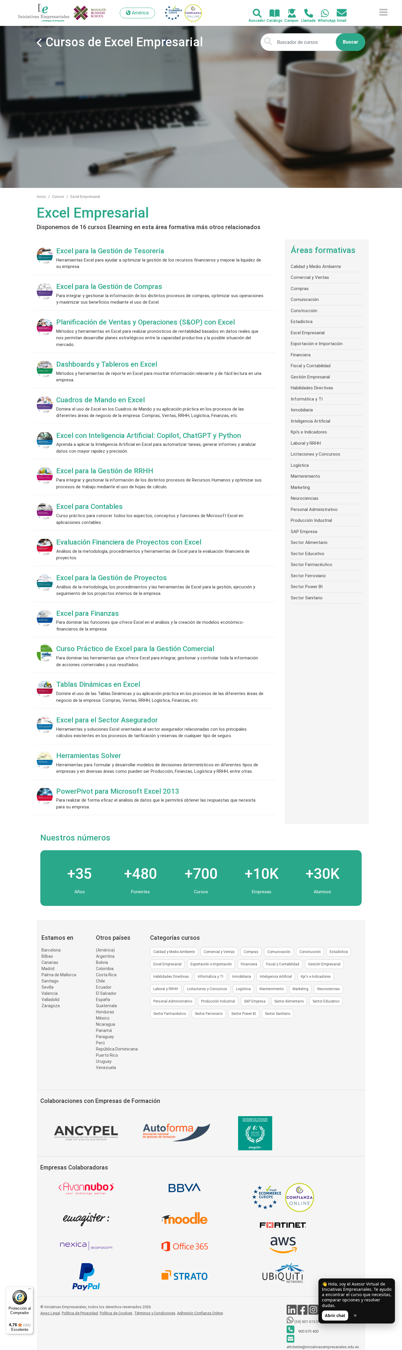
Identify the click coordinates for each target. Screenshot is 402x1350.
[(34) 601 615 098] (321, 14)
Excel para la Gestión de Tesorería (110, 251)
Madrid (47, 968)
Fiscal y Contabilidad (310, 365)
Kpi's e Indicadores (309, 432)
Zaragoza (50, 1005)
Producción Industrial (311, 520)
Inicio (41, 196)
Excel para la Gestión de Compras (109, 286)
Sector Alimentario (309, 542)
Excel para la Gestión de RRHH (104, 471)
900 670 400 (307, 1331)
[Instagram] (313, 1313)
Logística (300, 465)
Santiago (50, 981)
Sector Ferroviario (308, 575)
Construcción (304, 310)
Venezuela (106, 1067)
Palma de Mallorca (58, 974)
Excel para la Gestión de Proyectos (111, 578)
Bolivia (102, 962)
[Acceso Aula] (288, 14)
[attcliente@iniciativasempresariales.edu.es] (338, 13)
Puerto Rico (107, 1055)
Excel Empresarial (85, 196)
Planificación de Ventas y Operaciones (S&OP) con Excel (145, 322)
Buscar (350, 42)
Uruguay (104, 1061)
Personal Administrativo (314, 509)
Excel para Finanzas (87, 613)
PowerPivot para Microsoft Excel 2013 (117, 791)
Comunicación (305, 299)
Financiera (300, 355)
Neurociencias (304, 498)
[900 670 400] (305, 14)
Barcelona (51, 950)
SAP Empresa (304, 531)
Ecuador (104, 987)
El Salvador (106, 993)
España (103, 999)
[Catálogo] (271, 14)
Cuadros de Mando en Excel (100, 400)
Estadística (302, 321)
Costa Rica (106, 974)
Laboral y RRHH (306, 443)
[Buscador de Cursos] (254, 14)
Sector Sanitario (307, 597)
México (102, 1018)
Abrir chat (335, 1315)
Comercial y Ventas (310, 277)
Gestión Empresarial (310, 377)
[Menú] (29, 1290)
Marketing (300, 487)
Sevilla (47, 987)
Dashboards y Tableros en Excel (106, 364)
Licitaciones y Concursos (315, 454)
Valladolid (50, 999)
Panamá (104, 1030)
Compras (300, 288)
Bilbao (47, 956)
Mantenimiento (305, 476)
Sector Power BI (307, 586)
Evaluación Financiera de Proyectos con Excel (128, 542)
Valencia (49, 993)
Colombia (105, 968)
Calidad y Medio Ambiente (316, 266)
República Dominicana (117, 1049)
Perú (100, 1042)
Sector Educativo (307, 553)
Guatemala (106, 1005)
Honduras (105, 1012)
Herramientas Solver (88, 756)
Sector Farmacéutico (311, 564)
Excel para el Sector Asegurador (107, 720)
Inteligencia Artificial (310, 421)
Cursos (58, 196)
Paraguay (105, 1036)
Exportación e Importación (317, 343)
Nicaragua (105, 1024)
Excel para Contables (89, 506)
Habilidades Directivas (312, 388)
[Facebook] (303, 1313)
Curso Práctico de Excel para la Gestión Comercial (135, 649)
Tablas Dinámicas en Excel (98, 684)
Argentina (105, 956)
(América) (105, 950)
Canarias (49, 962)
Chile (100, 981)
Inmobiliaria (302, 410)
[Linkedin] (292, 1313)
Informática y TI (307, 399)
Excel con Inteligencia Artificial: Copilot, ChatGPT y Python (148, 435)
